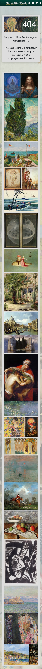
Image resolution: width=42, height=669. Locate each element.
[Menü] (2, 3)
